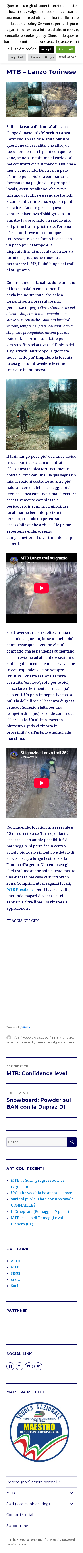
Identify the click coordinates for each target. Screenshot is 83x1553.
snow (16, 1279)
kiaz (16, 1037)
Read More (67, 57)
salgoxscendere (62, 1042)
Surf (14, 1285)
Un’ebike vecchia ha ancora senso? (42, 1193)
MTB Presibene (20, 889)
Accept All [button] (65, 49)
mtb (31, 1042)
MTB (55, 1037)
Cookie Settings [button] (42, 57)
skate (16, 1273)
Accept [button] (46, 49)
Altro (15, 1260)
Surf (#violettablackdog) (28, 1504)
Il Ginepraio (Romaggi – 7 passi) (40, 1211)
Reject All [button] (17, 57)
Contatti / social (19, 1515)
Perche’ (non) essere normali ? (33, 1482)
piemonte (42, 1042)
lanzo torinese (16, 1042)
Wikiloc (26, 1027)
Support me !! (18, 1526)
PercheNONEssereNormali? (26, 1540)
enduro (68, 1037)
